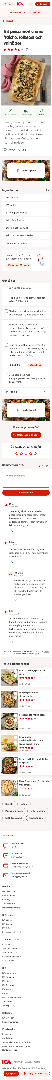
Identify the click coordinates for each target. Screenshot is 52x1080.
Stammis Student (9, 948)
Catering (6, 899)
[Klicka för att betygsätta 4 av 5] (30, 453)
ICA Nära (6, 981)
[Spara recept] (15, 671)
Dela (24, 149)
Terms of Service (27, 654)
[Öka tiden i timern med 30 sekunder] (23, 365)
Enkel (41, 115)
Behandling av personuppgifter (16, 1046)
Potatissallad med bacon (32, 714)
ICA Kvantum (8, 989)
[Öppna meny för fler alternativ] (15, 676)
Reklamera (7, 1034)
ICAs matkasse (8, 895)
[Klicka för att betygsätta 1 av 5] (16, 453)
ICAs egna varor (9, 973)
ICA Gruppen (8, 977)
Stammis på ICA (10, 939)
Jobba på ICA (8, 1005)
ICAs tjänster (9, 915)
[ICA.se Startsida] (20, 4)
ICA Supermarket (9, 985)
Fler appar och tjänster (12, 932)
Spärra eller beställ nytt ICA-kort (16, 1042)
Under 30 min (10, 115)
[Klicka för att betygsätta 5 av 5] (35, 453)
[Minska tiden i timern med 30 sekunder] (7, 365)
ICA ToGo (6, 928)
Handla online (8, 891)
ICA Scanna (7, 924)
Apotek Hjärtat (9, 903)
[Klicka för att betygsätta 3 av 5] (26, 453)
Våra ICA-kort (8, 960)
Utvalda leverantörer (11, 997)
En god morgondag (10, 1022)
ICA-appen (7, 920)
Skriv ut (11, 149)
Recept (9, 21)
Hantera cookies (9, 1050)
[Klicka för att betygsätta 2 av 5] (21, 453)
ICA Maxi (6, 993)
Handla (6, 886)
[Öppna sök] (30, 4)
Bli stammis (7, 944)
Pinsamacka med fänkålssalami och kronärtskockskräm (31, 740)
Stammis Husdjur (9, 952)
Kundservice (8, 1029)
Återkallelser (8, 1038)
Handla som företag (11, 907)
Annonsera (7, 1001)
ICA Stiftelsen (8, 1018)
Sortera (43, 465)
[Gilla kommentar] (11, 531)
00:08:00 (15, 365)
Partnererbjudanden (11, 956)
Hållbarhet (7, 1013)
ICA (4, 968)
